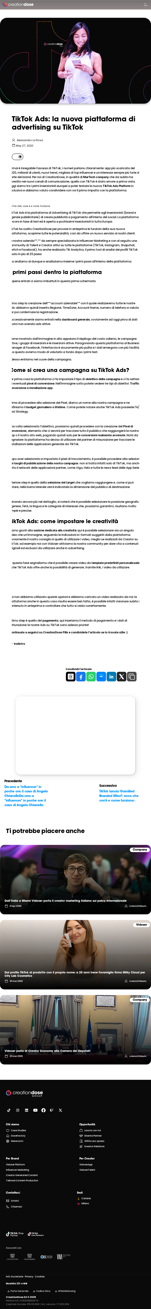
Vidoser (53, 544)
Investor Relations (94, 1146)
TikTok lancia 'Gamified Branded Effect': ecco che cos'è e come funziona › (119, 796)
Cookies (40, 1276)
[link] (75, 879)
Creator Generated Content (22, 1175)
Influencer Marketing (17, 1170)
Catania (86, 1198)
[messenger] (101, 676)
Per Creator (87, 1159)
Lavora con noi (92, 1130)
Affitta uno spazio (94, 1141)
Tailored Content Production (22, 1180)
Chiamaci (16, 1206)
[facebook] (81, 676)
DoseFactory (18, 1135)
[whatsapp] (91, 676)
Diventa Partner (93, 1135)
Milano (85, 1203)
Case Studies (18, 1130)
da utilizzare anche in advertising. (61, 548)
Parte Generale (19, 1291)
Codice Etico (43, 1291)
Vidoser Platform (15, 1164)
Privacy (29, 1276)
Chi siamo (12, 1124)
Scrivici (15, 1200)
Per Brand (12, 1159)
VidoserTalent (87, 1170)
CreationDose (55, 177)
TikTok (90, 181)
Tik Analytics (75, 250)
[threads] (71, 676)
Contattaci (13, 1193)
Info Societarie (14, 1276)
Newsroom (17, 1141)
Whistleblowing (67, 1291)
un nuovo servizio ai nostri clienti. (112, 233)
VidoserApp (86, 1164)
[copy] (132, 676)
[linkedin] (111, 676)
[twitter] (121, 676)
